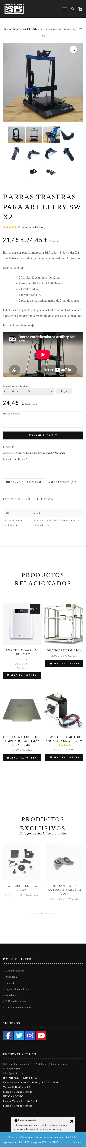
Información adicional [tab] (24, 482)
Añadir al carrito (45, 435)
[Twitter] (19, 1035)
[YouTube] (41, 1035)
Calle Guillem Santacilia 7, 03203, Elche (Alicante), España (35, 1064)
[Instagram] (30, 1035)
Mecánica (60, 452)
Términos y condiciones (18, 1007)
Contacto (10, 982)
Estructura (31, 452)
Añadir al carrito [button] (23, 675)
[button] (73, 49)
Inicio (7, 29)
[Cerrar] (71, 1121)
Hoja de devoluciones (17, 989)
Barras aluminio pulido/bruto (16, 386)
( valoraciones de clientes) (31, 227)
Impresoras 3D (21, 29)
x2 (25, 458)
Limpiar (64, 391)
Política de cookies (15, 1001)
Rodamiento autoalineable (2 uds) (21, 889)
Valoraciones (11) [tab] (62, 482)
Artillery (37, 29)
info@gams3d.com (13, 1073)
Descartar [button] (77, 1142)
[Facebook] (8, 1035)
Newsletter (11, 995)
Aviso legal (11, 976)
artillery (19, 458)
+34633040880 (11, 1068)
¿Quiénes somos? (14, 970)
